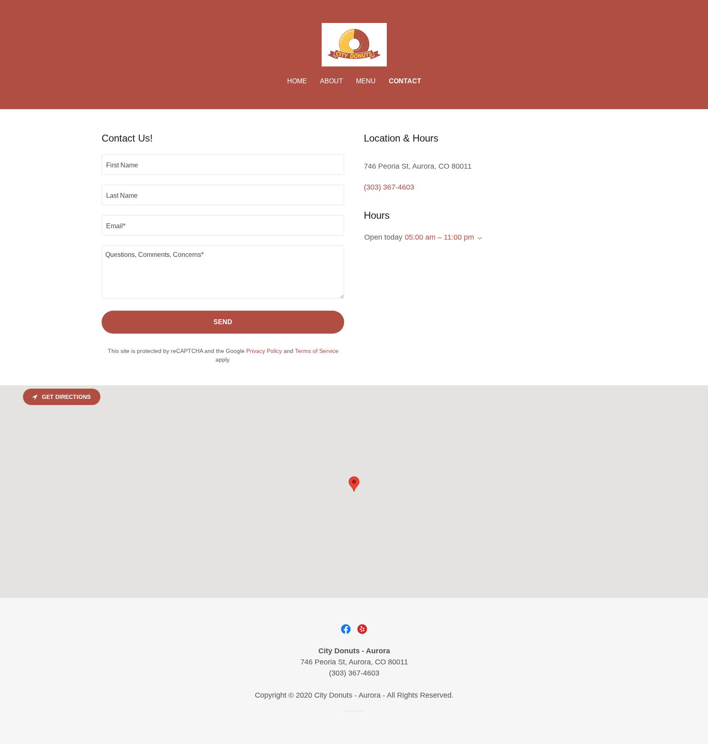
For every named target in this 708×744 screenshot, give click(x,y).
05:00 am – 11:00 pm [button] (439, 237)
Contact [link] (405, 81)
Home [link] (297, 81)
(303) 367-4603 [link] (389, 187)
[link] (353, 44)
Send (222, 321)
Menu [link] (366, 81)
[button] (478, 238)
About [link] (331, 81)
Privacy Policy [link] (264, 351)
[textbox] (223, 164)
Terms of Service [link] (316, 351)
